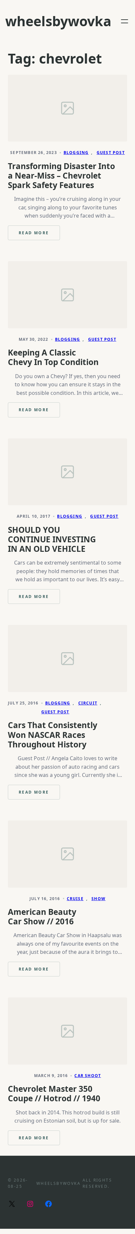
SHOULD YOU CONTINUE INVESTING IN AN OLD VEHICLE (52, 539)
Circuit (87, 703)
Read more (39, 235)
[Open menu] (124, 21)
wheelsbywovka (58, 21)
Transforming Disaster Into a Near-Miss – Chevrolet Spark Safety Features (61, 175)
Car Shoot (87, 1075)
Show (98, 898)
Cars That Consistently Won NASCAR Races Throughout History (52, 734)
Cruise (75, 898)
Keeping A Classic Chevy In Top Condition (53, 357)
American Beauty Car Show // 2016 (42, 916)
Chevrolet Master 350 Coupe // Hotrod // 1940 (54, 1093)
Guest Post (111, 152)
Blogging (76, 152)
